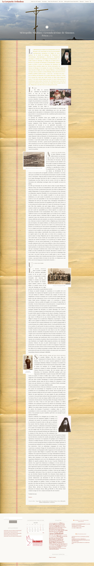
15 (40, 528)
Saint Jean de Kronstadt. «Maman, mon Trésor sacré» (37, 508)
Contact (87, 1)
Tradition (59, 546)
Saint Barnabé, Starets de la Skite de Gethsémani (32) (12, 536)
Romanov (54, 536)
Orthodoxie (52, 502)
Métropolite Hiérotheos (53, 530)
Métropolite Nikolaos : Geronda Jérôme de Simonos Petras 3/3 (56, 508)
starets (63, 544)
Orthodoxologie (81, 534)
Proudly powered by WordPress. (8, 564)
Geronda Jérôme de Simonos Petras (49, 501)
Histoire (57, 526)
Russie (59, 536)
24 (27, 531)
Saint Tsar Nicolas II (52, 1)
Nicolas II (57, 531)
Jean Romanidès (62, 526)
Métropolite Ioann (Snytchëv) (71, 1)
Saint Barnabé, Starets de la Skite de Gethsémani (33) (12, 533)
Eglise (54, 524)
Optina (61, 531)
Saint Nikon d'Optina (55, 542)
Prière (60, 534)
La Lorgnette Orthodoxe (13, 1)
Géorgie (53, 526)
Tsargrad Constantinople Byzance (55, 548)
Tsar (56, 547)
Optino (51, 533)
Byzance (82, 1)
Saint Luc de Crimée (36, 1)
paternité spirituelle (54, 534)
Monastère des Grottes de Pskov (57, 528)
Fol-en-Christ (58, 524)
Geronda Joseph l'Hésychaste (59, 525)
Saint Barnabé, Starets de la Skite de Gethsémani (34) (12, 530)
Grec (34, 501)
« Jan (27, 532)
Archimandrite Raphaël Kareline (54, 523)
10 (27, 528)
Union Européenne (63, 548)
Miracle (50, 528)
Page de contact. (52, 557)
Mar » (43, 532)
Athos (40, 501)
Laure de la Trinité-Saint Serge (55, 527)
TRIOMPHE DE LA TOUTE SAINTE (78, 526)
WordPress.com (27, 564)
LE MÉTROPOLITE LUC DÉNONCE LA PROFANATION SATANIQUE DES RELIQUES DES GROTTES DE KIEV (81, 540)
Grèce (58, 501)
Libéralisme (64, 527)
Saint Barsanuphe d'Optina (56, 538)
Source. (30, 497)
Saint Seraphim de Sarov (56, 543)
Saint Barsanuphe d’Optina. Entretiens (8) (11, 534)
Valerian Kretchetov (54, 549)
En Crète (61, 1)
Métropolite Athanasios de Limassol (56, 529)
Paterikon (44, 1)
